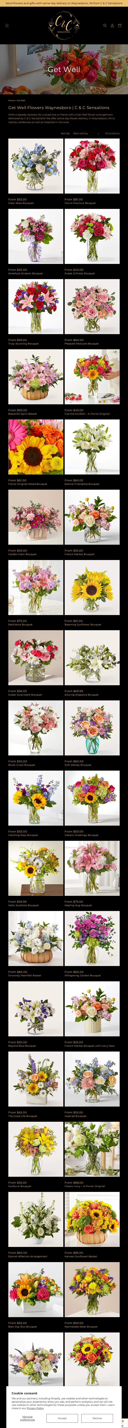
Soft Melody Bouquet (78, 764)
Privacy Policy (35, 1408)
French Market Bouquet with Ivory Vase (89, 1045)
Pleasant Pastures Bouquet (82, 343)
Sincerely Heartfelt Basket (24, 975)
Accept (62, 1418)
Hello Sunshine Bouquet (23, 905)
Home (11, 100)
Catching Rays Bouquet (23, 835)
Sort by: (65, 133)
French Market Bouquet (80, 554)
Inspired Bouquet (75, 1116)
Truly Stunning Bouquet (23, 343)
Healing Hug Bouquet (78, 905)
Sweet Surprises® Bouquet (25, 694)
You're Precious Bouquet (80, 203)
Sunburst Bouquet (20, 1186)
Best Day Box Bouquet (22, 1326)
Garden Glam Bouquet (22, 554)
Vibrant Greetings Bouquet (82, 835)
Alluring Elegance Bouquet (82, 694)
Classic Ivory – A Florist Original (85, 1186)
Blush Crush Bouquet (21, 764)
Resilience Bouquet (20, 624)
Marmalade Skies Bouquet (81, 1326)
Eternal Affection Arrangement (27, 1256)
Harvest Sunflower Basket (81, 1256)
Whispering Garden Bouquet (83, 975)
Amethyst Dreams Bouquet (25, 273)
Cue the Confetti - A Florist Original (87, 413)
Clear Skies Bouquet (21, 203)
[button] (7, 25)
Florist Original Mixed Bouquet (27, 484)
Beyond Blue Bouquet (22, 1045)
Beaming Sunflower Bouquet (83, 624)
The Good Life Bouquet (22, 1116)
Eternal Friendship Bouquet (82, 484)
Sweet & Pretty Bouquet (80, 273)
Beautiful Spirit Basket (22, 413)
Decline (97, 1418)
